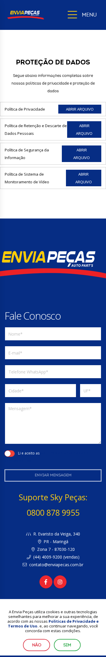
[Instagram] (60, 581)
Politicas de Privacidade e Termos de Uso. (53, 624)
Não (36, 645)
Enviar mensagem (53, 475)
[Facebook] (45, 581)
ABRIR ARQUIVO (80, 109)
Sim (67, 645)
